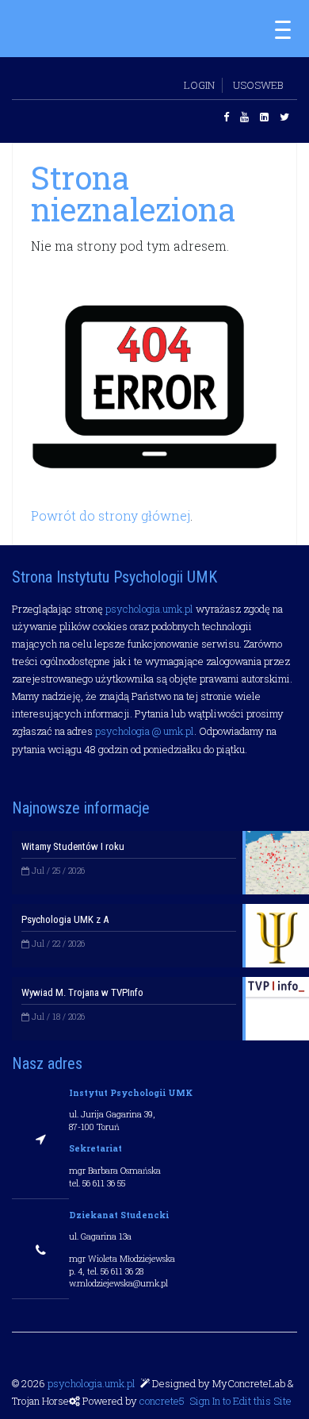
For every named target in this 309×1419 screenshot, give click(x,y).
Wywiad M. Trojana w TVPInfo (82, 992)
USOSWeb (258, 85)
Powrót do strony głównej (110, 515)
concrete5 (162, 1401)
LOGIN (199, 85)
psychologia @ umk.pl (144, 731)
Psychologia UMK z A (65, 919)
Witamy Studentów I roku (72, 846)
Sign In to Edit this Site (239, 1401)
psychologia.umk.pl (149, 609)
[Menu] (283, 29)
